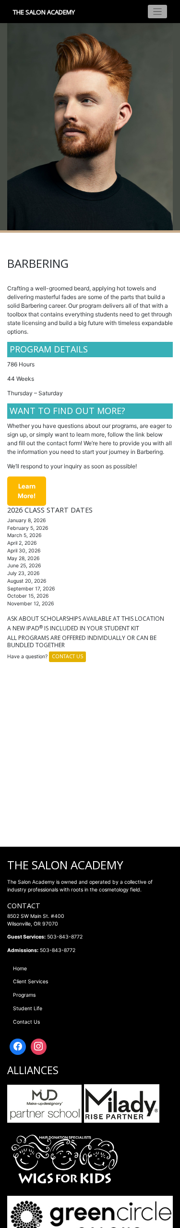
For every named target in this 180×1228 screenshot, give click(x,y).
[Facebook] (17, 1046)
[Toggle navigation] (158, 12)
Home (20, 968)
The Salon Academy (44, 12)
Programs (24, 995)
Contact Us (67, 656)
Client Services (30, 981)
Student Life (27, 1008)
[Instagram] (38, 1046)
